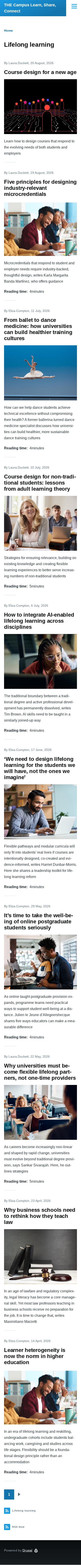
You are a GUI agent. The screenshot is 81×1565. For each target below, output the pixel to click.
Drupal (27, 1550)
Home (8, 30)
